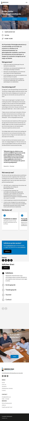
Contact (14, 23)
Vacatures (4, 386)
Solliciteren (14, 18)
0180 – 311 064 (5, 398)
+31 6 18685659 (21, 247)
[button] (3, 308)
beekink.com (4, 418)
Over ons (4, 384)
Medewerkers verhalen (7, 388)
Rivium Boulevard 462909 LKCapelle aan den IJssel (7, 405)
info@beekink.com (6, 397)
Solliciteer (6, 267)
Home (3, 382)
